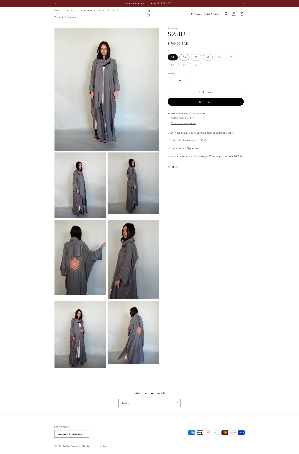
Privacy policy (99, 446)
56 (196, 57)
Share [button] (175, 167)
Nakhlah (66, 446)
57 (207, 57)
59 (233, 58)
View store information (183, 123)
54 (172, 57)
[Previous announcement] (55, 3)
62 (186, 66)
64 (198, 66)
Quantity (172, 73)
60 (174, 66)
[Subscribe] (176, 403)
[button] (87, 10)
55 (184, 57)
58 (221, 58)
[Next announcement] (243, 3)
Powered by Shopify (80, 446)
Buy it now (206, 102)
